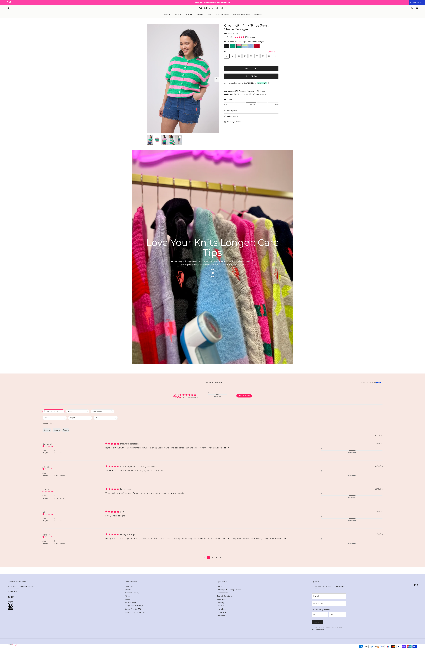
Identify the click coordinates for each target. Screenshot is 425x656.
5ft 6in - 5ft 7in (59, 453)
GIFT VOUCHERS (222, 15)
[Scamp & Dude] (212, 8)
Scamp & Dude (16, 645)
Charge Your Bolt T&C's (133, 609)
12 (54, 541)
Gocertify (220, 603)
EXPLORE (258, 15)
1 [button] (208, 558)
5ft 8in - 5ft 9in (59, 476)
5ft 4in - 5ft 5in (59, 498)
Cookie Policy (222, 612)
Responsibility (222, 593)
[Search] (8, 8)
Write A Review (244, 396)
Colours (66, 430)
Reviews (220, 606)
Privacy (127, 596)
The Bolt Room (130, 603)
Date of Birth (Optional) (321, 610)
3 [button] (216, 558)
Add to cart (251, 69)
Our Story (220, 586)
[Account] (411, 8)
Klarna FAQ (221, 609)
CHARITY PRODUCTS (241, 15)
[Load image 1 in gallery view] (183, 78)
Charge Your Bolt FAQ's (134, 606)
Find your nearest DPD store (136, 612)
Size (44, 450)
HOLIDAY (177, 15)
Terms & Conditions (224, 596)
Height (45, 453)
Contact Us (129, 586)
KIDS (209, 15)
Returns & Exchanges (133, 593)
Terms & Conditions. (318, 629)
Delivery (128, 590)
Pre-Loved (221, 616)
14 (54, 473)
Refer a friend (222, 599)
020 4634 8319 (13, 591)
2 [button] (212, 558)
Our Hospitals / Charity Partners (229, 590)
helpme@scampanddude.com (19, 589)
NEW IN (167, 15)
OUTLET (200, 15)
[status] (53, 411)
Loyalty (417, 2)
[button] (212, 273)
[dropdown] (77, 411)
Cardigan (46, 430)
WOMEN (189, 15)
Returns (56, 430)
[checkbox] (102, 411)
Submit (317, 622)
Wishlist (127, 599)
